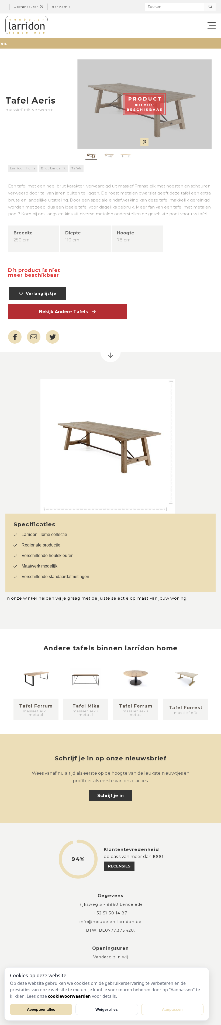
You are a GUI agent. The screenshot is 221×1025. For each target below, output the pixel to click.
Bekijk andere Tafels (65, 311)
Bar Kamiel (62, 7)
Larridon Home (23, 168)
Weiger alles (106, 1009)
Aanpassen (172, 1009)
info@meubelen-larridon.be (110, 921)
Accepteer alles (41, 1009)
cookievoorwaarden (69, 996)
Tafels (76, 168)
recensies (119, 866)
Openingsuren (27, 7)
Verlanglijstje (39, 293)
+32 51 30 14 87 (110, 913)
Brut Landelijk (53, 168)
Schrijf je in (110, 795)
